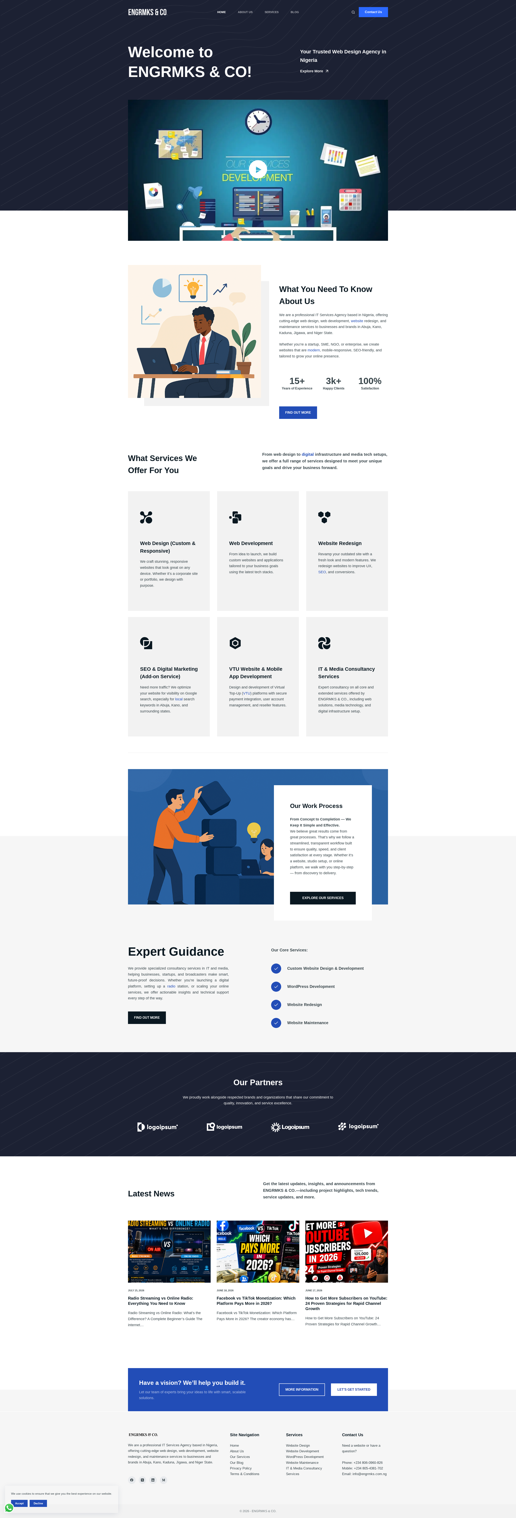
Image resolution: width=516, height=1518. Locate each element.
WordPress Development (305, 1457)
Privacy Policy (241, 1468)
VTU (246, 693)
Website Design (298, 1445)
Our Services (240, 1457)
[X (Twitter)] (142, 1480)
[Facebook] (132, 1480)
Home (221, 12)
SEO (322, 572)
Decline (38, 1503)
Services (272, 12)
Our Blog (236, 1463)
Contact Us (373, 12)
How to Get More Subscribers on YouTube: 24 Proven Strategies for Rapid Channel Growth (346, 1303)
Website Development (302, 1451)
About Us (245, 12)
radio (171, 986)
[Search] (353, 12)
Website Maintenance (302, 1463)
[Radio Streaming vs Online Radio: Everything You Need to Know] (169, 1252)
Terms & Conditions (244, 1474)
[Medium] (163, 1480)
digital (308, 454)
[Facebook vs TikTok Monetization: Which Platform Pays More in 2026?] (258, 1252)
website (357, 321)
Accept (19, 1503)
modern (314, 350)
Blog (295, 12)
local (179, 699)
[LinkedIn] (153, 1480)
